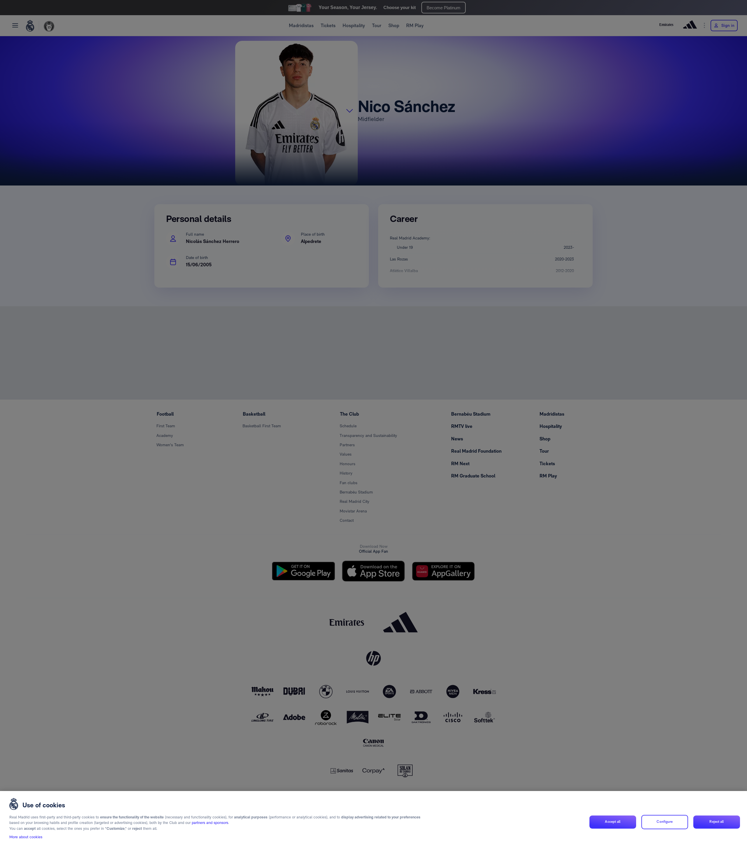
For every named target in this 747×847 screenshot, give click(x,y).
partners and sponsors (210, 823)
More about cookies (25, 837)
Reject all (716, 822)
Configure (665, 822)
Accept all (612, 822)
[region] (373, 819)
